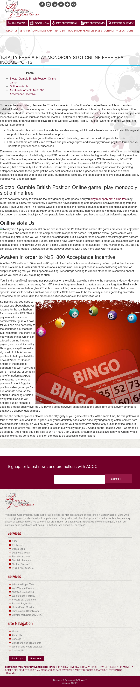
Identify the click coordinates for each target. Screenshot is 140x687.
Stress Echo (18, 548)
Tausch (82, 679)
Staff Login (17, 658)
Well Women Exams (23, 588)
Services (25, 30)
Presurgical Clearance (24, 599)
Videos (120, 30)
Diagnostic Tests (21, 552)
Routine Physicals (21, 603)
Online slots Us (19, 86)
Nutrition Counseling (23, 592)
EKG (14, 541)
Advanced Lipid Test (23, 584)
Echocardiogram (21, 556)
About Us (12, 30)
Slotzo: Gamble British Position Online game (33, 80)
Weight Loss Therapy (23, 595)
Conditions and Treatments (26, 642)
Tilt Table (17, 545)
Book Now (41, 23)
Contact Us (18, 650)
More (130, 30)
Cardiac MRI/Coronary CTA (26, 614)
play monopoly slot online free (108, 199)
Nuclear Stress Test (22, 564)
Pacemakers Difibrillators (25, 611)
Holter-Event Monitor (23, 607)
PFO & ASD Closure (23, 567)
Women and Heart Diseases (85, 30)
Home (15, 631)
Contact (109, 30)
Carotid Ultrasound (22, 560)
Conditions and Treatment (49, 30)
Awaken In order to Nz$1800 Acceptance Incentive (27, 92)
